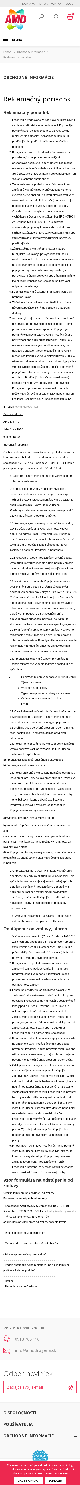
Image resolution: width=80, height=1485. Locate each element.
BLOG (69, 4)
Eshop (7, 52)
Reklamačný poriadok (17, 57)
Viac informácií (28, 1481)
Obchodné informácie (31, 52)
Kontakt (57, 4)
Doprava (28, 4)
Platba (43, 4)
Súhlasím (55, 1481)
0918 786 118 (27, 1339)
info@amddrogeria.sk (25, 406)
